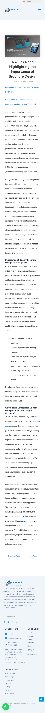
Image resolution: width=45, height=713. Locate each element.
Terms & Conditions (31, 650)
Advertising (9, 683)
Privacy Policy (32, 654)
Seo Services (9, 680)
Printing (7, 687)
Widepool (27, 521)
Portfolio (30, 636)
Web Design (9, 677)
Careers (30, 643)
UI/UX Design (9, 693)
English (28, 1)
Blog (29, 646)
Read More (11, 617)
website (15, 189)
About (29, 633)
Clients (30, 639)
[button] (20, 616)
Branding (8, 690)
